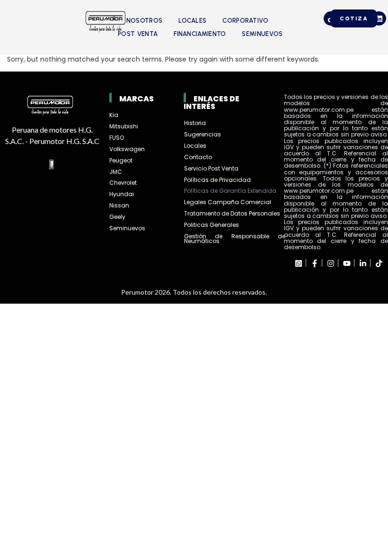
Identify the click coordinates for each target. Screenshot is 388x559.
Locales (192, 20)
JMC (115, 172)
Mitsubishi (123, 126)
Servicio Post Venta (211, 168)
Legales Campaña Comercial (228, 202)
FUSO (116, 138)
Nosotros (144, 20)
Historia (195, 123)
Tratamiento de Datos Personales (232, 213)
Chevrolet (123, 183)
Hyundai (121, 194)
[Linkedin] (379, 18)
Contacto (198, 157)
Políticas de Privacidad (217, 180)
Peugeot (120, 160)
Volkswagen (127, 149)
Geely (117, 217)
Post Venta (138, 33)
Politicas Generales (211, 225)
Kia (113, 115)
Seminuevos (262, 33)
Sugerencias (202, 134)
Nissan (119, 205)
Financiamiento (200, 33)
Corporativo (245, 20)
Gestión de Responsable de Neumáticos (234, 238)
